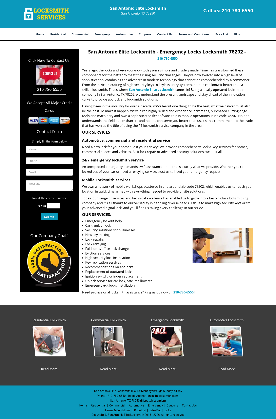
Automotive (124, 34)
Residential (58, 34)
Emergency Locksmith (167, 320)
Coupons (145, 34)
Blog (237, 34)
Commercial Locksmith (108, 320)
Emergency (102, 34)
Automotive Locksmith (227, 320)
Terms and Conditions (194, 34)
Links (168, 410)
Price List (221, 34)
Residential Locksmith (49, 320)
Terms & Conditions (117, 410)
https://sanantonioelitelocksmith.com (153, 395)
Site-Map (155, 410)
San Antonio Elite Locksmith (152, 89)
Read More (49, 369)
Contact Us (165, 34)
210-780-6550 (237, 10)
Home (40, 34)
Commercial (80, 34)
